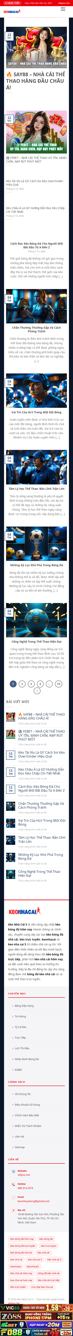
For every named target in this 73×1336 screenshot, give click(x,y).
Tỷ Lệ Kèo (20, 1027)
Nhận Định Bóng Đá (27, 1059)
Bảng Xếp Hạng (24, 1006)
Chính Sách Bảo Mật (27, 1115)
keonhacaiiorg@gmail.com (34, 1201)
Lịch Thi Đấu (22, 1048)
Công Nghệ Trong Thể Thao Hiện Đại (36, 641)
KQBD (18, 1069)
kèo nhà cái (43, 1252)
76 (58, 684)
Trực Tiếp (20, 1037)
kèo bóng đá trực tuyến (22, 1245)
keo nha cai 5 (35, 1259)
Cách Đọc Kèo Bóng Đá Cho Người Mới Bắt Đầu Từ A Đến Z (36, 245)
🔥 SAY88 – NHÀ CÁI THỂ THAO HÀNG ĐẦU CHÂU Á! (35, 81)
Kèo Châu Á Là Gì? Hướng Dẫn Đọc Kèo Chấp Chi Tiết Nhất (35, 209)
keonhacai (15, 1266)
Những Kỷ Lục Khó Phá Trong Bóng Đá (36, 565)
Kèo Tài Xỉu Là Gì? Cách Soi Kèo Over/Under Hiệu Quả (34, 182)
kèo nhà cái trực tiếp (48, 1280)
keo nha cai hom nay (21, 1280)
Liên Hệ (19, 1136)
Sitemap (20, 1147)
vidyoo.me (24, 1175)
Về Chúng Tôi (23, 1094)
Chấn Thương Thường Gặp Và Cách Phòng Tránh (36, 329)
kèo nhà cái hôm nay (21, 1273)
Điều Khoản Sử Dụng (27, 1104)
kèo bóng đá (46, 1238)
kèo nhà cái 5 (54, 1259)
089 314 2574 (25, 1188)
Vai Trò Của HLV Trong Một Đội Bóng (36, 412)
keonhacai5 (33, 1266)
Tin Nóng (20, 1016)
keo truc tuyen (48, 1245)
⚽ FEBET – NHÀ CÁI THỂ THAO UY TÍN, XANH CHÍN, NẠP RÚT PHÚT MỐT (36, 159)
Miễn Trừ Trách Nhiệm (28, 1126)
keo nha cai (16, 1259)
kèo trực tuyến (18, 1286)
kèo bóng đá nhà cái (21, 1252)
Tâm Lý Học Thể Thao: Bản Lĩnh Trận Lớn (36, 489)
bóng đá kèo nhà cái (48, 1273)
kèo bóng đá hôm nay (22, 1238)
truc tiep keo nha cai (42, 1286)
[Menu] (63, 10)
